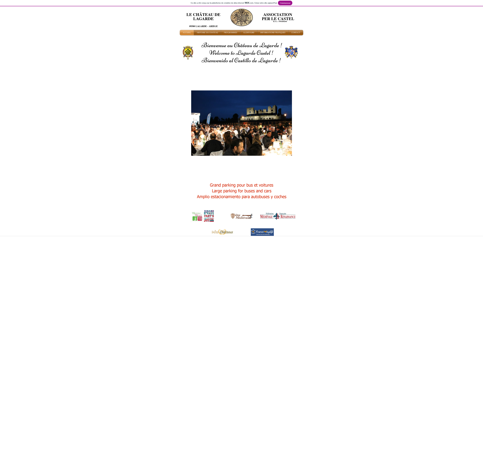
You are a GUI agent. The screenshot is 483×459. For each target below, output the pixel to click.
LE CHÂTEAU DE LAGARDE (203, 16)
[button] (241, 123)
